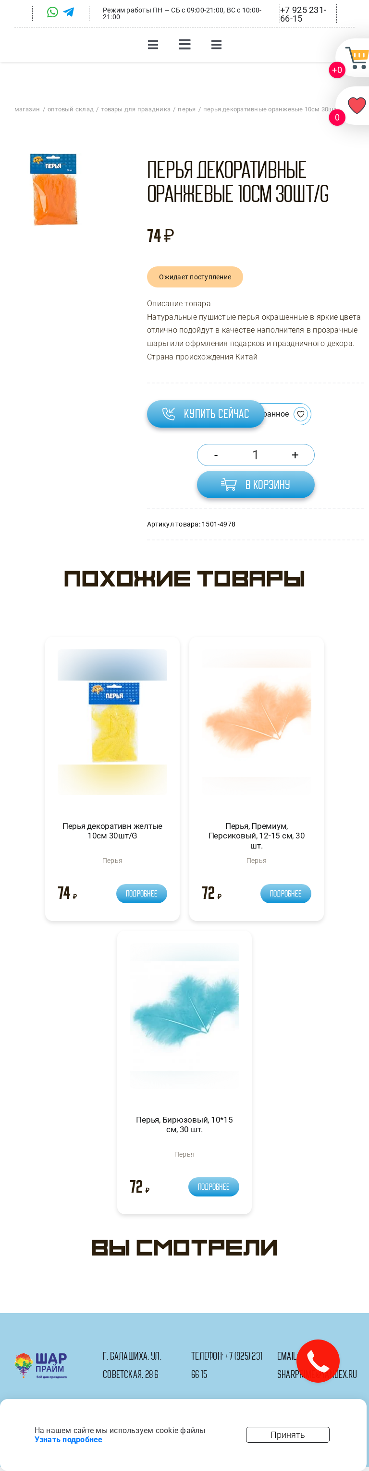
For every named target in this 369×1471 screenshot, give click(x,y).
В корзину (268, 484)
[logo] (40, 1356)
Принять (288, 1435)
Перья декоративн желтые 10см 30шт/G (112, 830)
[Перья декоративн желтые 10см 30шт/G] (112, 726)
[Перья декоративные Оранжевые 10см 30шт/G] (52, 190)
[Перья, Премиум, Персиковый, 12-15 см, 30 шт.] (256, 726)
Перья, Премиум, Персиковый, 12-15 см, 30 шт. (257, 835)
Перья (112, 860)
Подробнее (142, 893)
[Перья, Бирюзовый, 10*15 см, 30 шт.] (184, 1020)
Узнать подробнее (69, 1439)
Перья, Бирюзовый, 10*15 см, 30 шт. (184, 1124)
